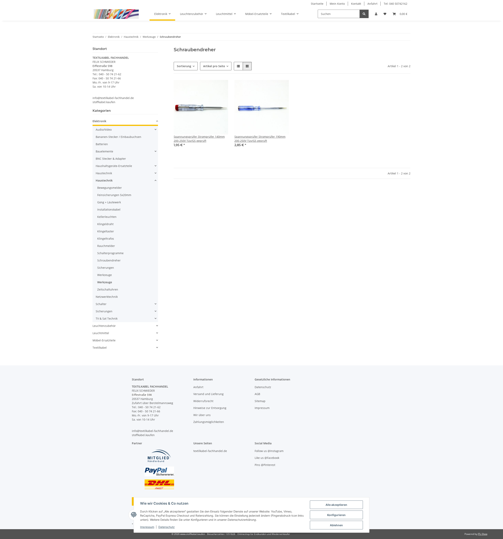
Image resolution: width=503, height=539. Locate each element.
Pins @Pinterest (265, 465)
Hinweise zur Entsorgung (209, 408)
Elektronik (99, 121)
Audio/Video (104, 129)
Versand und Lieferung (208, 394)
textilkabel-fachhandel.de (210, 451)
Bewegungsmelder (109, 188)
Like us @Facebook (267, 458)
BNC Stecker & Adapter (111, 158)
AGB (257, 394)
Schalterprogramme (110, 253)
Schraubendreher (109, 260)
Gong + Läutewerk (109, 202)
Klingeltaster (105, 231)
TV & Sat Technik (106, 318)
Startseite (317, 4)
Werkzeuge (104, 275)
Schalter (101, 304)
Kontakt (356, 4)
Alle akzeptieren (336, 504)
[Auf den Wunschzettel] (221, 86)
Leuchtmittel (101, 333)
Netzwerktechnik (107, 297)
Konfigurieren (336, 515)
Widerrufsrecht (203, 401)
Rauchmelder (106, 246)
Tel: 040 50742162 (395, 4)
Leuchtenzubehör (104, 326)
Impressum (147, 527)
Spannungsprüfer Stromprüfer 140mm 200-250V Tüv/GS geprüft (199, 139)
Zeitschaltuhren (107, 289)
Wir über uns (202, 415)
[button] (376, 14)
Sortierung (184, 66)
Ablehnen (336, 525)
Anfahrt (372, 4)
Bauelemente (104, 151)
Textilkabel (100, 347)
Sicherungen (105, 268)
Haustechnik (104, 173)
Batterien (102, 144)
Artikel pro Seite (214, 66)
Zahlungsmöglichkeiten (208, 422)
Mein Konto (337, 4)
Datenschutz (166, 527)
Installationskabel (108, 209)
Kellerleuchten (107, 217)
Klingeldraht (105, 224)
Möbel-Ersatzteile (104, 340)
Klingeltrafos (105, 238)
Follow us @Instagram (269, 451)
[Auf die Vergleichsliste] (211, 86)
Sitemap (260, 401)
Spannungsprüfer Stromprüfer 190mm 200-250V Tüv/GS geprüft (259, 139)
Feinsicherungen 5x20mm (114, 195)
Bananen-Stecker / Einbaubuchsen (118, 137)
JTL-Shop (482, 534)
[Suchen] (364, 14)
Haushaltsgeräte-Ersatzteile (114, 166)
